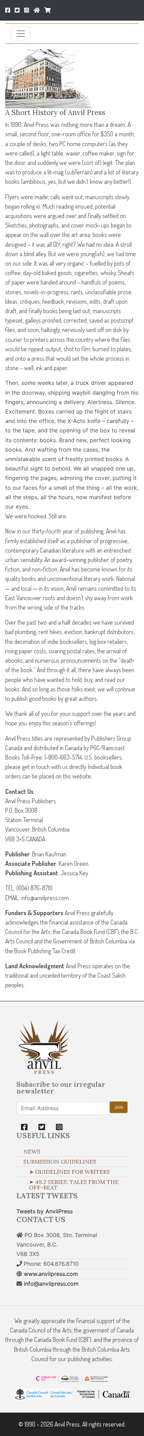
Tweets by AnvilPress (44, 1211)
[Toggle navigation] (20, 34)
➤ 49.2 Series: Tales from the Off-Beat (73, 1184)
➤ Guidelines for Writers (69, 1171)
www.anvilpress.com (51, 1273)
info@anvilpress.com (51, 1283)
